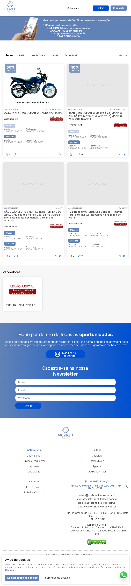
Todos (9, 55)
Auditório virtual (97, 471)
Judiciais (97, 455)
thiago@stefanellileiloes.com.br (97, 506)
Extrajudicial (71, 55)
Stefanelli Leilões (28, 8)
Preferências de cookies (56, 577)
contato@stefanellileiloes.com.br (97, 499)
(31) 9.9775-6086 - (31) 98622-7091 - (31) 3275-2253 (95, 486)
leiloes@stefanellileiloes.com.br (97, 495)
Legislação (34, 471)
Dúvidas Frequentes (34, 460)
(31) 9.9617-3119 (95, 481)
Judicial (55, 55)
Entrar (101, 8)
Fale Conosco (34, 487)
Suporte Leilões (96, 542)
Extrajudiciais (97, 460)
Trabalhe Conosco (34, 492)
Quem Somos (34, 455)
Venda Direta (38, 55)
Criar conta (118, 8)
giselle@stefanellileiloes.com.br (97, 503)
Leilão (22, 55)
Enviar (28, 405)
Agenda (97, 466)
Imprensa (34, 466)
